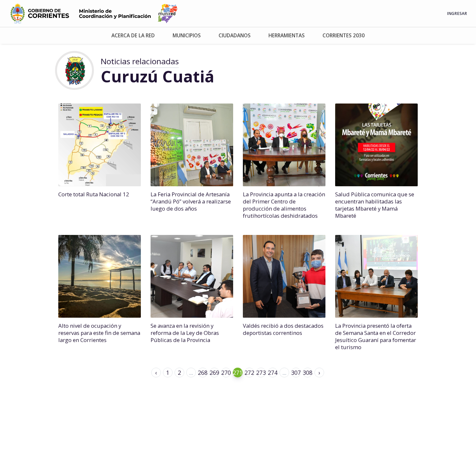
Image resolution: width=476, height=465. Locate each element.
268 (203, 372)
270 (226, 372)
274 (273, 372)
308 (307, 372)
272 (249, 372)
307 (296, 372)
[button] (133, 35)
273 (261, 372)
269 (214, 372)
